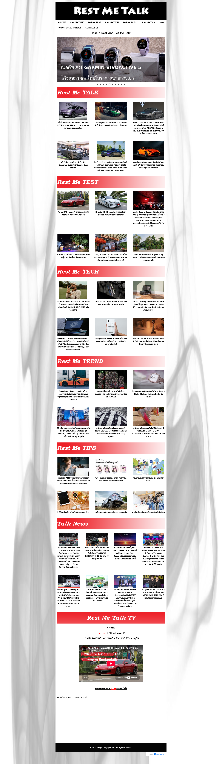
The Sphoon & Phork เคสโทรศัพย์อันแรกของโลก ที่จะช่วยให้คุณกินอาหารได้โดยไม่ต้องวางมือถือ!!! (110, 341)
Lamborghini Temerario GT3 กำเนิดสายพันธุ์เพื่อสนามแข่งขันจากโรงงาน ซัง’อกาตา (110, 123)
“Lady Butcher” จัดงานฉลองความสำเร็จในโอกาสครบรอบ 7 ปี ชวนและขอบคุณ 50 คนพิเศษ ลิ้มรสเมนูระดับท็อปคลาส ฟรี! (111, 257)
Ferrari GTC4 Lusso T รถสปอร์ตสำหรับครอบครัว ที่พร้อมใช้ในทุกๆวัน (73, 213)
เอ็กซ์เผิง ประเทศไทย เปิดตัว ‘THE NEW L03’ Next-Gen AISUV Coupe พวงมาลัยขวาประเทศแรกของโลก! (73, 125)
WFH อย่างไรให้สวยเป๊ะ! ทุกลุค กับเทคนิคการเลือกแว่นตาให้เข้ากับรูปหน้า (110, 479)
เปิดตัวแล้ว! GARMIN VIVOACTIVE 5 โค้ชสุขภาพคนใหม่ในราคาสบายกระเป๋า (111, 303)
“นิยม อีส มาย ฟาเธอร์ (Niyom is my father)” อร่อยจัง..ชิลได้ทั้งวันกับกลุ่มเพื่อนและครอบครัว (149, 257)
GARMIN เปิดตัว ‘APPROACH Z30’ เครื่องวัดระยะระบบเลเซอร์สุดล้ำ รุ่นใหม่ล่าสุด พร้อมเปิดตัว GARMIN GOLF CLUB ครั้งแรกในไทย (73, 305)
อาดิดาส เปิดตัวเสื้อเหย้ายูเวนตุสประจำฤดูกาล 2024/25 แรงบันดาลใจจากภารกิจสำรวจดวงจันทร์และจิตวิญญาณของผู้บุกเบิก (111, 432)
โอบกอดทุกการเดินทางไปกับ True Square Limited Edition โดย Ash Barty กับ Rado (148, 394)
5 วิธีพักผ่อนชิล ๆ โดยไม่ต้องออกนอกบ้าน (73, 512)
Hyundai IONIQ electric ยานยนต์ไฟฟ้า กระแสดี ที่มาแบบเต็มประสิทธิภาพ (111, 213)
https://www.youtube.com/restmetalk (72, 697)
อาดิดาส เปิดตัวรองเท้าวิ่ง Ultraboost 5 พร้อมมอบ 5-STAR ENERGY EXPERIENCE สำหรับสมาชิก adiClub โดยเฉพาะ (148, 432)
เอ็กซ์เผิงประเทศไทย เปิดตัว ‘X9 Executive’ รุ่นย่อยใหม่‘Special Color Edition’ (73, 165)
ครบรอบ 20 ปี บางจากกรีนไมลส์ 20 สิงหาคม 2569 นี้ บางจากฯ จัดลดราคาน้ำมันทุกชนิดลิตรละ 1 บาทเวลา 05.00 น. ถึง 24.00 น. (97, 595)
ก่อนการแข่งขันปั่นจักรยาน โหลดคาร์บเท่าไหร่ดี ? (148, 479)
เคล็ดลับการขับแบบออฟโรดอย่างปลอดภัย (111, 512)
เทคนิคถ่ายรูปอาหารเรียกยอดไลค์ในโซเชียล (148, 512)
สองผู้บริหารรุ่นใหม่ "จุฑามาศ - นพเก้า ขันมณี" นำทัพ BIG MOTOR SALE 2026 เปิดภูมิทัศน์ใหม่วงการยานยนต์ (153, 593)
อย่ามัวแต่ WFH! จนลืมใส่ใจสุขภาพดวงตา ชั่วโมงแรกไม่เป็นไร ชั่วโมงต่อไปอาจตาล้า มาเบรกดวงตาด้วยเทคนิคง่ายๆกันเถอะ (73, 480)
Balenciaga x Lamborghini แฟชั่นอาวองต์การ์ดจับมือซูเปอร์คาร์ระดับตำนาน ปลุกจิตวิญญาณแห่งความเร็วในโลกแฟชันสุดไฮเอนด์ (73, 395)
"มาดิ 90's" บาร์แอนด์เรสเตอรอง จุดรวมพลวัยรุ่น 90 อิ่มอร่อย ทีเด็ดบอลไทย (73, 256)
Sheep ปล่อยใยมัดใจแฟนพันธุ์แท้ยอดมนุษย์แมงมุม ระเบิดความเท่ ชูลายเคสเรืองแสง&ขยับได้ (111, 394)
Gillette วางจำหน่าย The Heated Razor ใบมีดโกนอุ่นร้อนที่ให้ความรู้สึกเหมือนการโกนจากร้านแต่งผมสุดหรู (148, 341)
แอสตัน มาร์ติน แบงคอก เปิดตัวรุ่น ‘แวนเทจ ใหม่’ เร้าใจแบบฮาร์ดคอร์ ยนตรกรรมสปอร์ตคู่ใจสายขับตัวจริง (148, 165)
